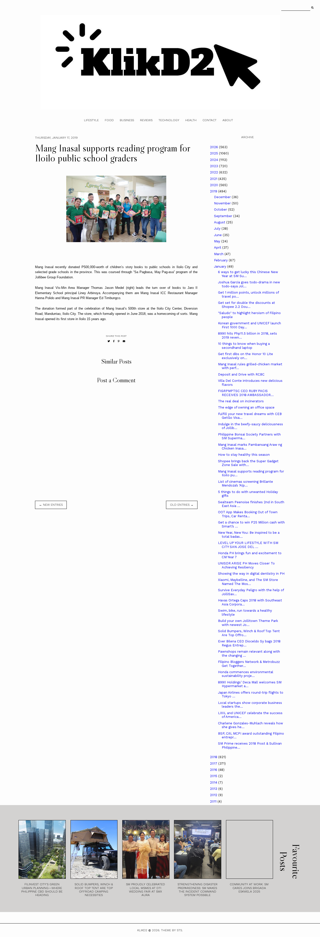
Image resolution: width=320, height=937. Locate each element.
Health (190, 120)
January (220, 266)
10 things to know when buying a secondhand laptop (244, 346)
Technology (168, 120)
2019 (214, 191)
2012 (214, 795)
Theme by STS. (172, 930)
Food (109, 120)
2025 (214, 153)
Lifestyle (91, 120)
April (218, 247)
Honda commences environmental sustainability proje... (245, 674)
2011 (214, 801)
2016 (214, 770)
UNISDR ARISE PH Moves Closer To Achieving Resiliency (246, 565)
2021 (214, 179)
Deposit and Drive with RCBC (241, 374)
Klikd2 (142, 930)
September (223, 216)
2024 (214, 160)
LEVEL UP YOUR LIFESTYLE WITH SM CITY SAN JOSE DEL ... (248, 545)
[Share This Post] (113, 341)
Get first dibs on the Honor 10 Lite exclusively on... (245, 356)
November (223, 203)
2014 (214, 782)
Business (127, 120)
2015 (214, 776)
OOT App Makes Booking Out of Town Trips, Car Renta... (248, 514)
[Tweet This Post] (109, 341)
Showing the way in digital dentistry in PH (251, 573)
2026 (214, 147)
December (223, 197)
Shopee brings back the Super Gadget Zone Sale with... (248, 463)
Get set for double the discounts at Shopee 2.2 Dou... (246, 305)
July (218, 228)
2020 (214, 185)
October (221, 209)
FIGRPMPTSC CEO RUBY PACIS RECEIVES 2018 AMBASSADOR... (246, 393)
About (227, 120)
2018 (214, 757)
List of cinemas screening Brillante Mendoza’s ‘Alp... (245, 483)
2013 (214, 789)
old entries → (182, 504)
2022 (214, 172)
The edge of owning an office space (246, 407)
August (220, 222)
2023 (214, 166)
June (218, 235)
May (217, 241)
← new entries (51, 504)
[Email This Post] (124, 341)
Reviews (146, 120)
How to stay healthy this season (244, 455)
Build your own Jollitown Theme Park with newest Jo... (248, 623)
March (219, 254)
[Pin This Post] (119, 341)
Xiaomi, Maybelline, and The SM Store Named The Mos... (248, 582)
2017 (214, 763)
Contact (209, 120)
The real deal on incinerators (241, 401)
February (221, 260)
